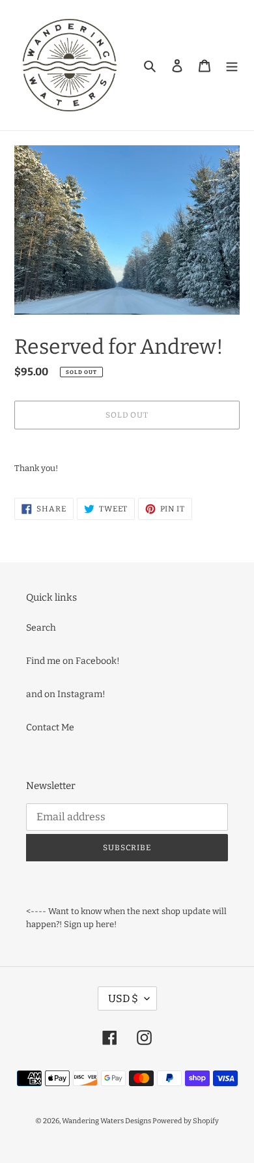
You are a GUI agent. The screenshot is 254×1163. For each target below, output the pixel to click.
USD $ (123, 998)
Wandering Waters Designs (107, 1121)
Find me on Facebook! (73, 661)
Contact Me (50, 727)
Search (41, 627)
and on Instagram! (66, 694)
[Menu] (232, 64)
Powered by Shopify (185, 1121)
